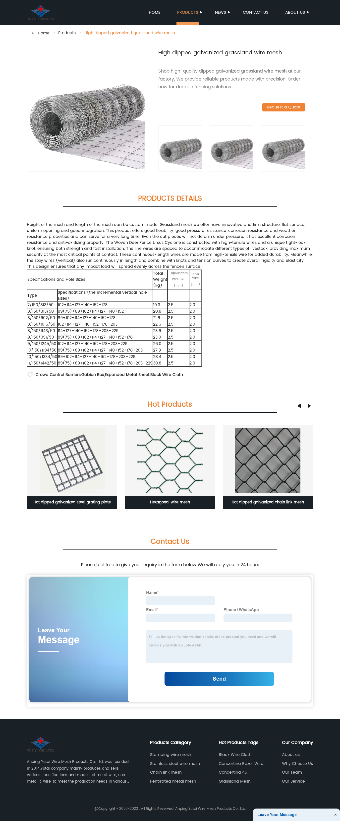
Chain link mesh (166, 772)
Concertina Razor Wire (241, 764)
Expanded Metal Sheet (127, 374)
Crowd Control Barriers (58, 374)
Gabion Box (92, 374)
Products (187, 12)
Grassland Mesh (235, 781)
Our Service (293, 781)
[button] (299, 406)
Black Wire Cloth (166, 374)
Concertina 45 (233, 772)
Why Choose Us (297, 763)
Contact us (255, 12)
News (220, 12)
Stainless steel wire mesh (175, 764)
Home (154, 12)
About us (295, 12)
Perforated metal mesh (173, 781)
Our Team (292, 772)
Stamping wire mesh (170, 755)
